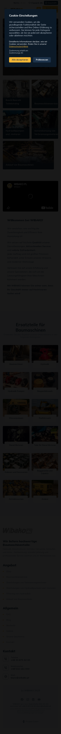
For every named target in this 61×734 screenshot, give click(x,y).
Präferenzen (42, 59)
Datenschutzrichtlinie (18, 46)
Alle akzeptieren (20, 59)
